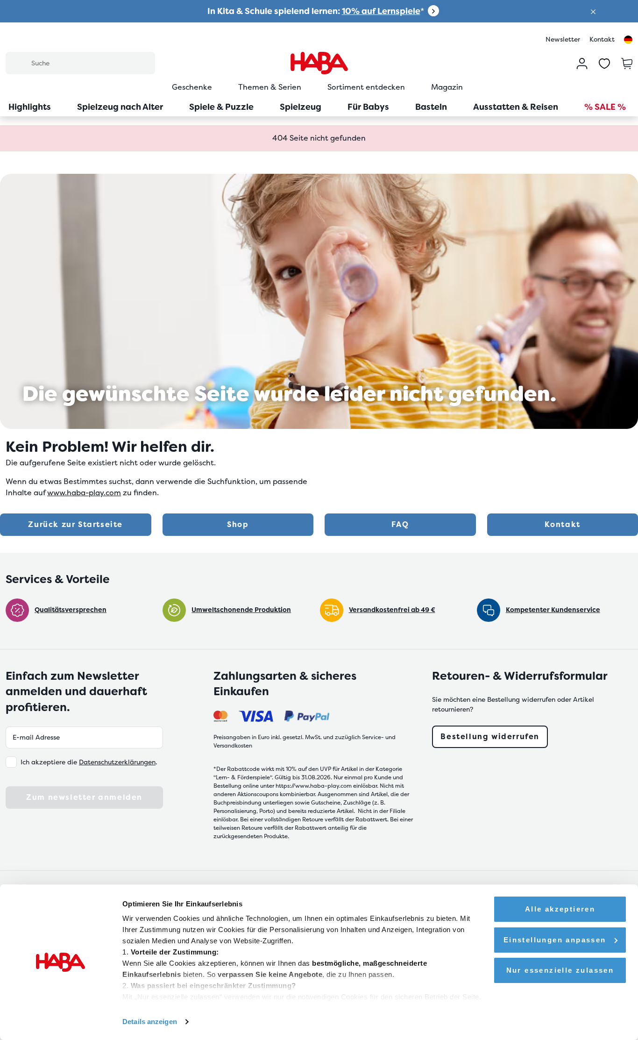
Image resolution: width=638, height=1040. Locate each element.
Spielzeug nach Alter (120, 106)
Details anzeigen (149, 1022)
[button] (593, 11)
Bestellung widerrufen (489, 736)
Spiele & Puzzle (221, 106)
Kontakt (602, 39)
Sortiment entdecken (366, 87)
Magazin (447, 87)
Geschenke (192, 87)
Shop (237, 524)
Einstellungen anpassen (554, 940)
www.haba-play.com (84, 493)
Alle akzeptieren (560, 909)
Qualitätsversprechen (70, 609)
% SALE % (605, 106)
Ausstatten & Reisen (515, 106)
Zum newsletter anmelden (84, 797)
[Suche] (18, 62)
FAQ (400, 524)
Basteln (431, 106)
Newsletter (563, 39)
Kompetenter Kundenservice (553, 609)
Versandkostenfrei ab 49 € (392, 609)
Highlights (29, 106)
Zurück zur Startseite (75, 524)
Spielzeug (300, 106)
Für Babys (368, 106)
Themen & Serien (269, 87)
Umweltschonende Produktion (241, 609)
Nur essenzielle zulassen (560, 970)
